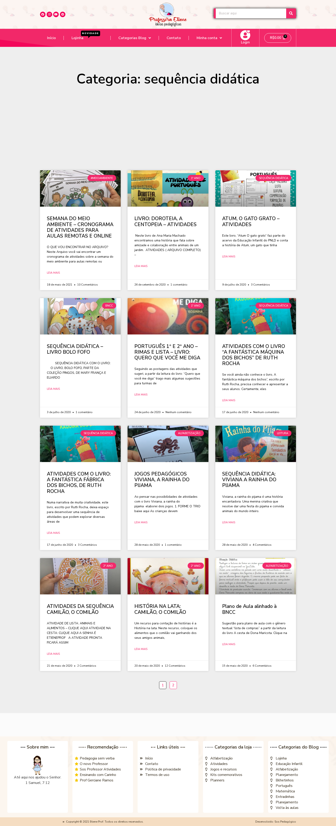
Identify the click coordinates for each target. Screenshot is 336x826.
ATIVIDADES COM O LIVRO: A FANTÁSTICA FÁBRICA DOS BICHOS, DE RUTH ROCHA (79, 483)
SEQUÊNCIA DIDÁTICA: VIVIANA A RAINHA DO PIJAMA (249, 480)
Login (245, 42)
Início (51, 37)
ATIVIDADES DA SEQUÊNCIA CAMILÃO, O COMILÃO (80, 609)
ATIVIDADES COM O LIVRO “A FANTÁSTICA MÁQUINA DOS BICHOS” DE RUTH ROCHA (253, 355)
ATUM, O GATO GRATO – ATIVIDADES (251, 221)
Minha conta (207, 37)
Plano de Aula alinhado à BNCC (249, 609)
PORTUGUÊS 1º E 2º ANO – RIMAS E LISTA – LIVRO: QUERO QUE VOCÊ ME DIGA (167, 352)
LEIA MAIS (53, 273)
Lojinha (85, 36)
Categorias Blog (132, 37)
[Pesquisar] (291, 13)
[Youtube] (56, 14)
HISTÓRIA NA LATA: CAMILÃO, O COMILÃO (160, 609)
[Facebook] (42, 14)
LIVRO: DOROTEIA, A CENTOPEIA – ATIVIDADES (165, 221)
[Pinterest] (62, 14)
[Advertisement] (168, 130)
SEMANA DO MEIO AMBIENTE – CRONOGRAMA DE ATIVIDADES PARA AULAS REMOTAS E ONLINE (80, 227)
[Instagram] (49, 14)
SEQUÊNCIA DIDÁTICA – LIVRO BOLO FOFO (75, 349)
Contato (174, 37)
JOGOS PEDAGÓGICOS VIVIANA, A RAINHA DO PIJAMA (161, 480)
